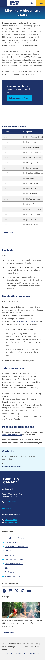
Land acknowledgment (14, 559)
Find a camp (9, 632)
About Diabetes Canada (14, 538)
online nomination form (25, 321)
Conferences (10, 572)
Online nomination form (20, 99)
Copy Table (8, 232)
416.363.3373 (10, 502)
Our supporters (11, 542)
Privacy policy (21, 653)
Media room (10, 555)
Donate (40, 3)
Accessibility (34, 653)
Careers (8, 551)
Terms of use (7, 653)
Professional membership (15, 576)
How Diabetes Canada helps (16, 546)
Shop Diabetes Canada (14, 563)
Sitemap (8, 568)
